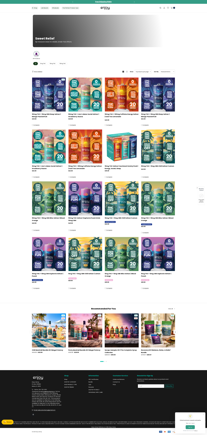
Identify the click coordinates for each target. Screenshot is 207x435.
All (35, 63)
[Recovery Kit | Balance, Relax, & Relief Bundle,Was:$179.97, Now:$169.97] (158, 330)
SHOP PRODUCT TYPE (70, 384)
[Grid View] (123, 72)
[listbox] (167, 72)
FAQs (114, 384)
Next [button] (134, 2)
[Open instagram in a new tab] (33, 414)
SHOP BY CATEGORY (70, 382)
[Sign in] (164, 8)
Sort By (156, 72)
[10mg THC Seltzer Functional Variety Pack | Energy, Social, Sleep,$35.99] (122, 146)
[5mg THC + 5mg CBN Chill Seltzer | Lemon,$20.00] (85, 254)
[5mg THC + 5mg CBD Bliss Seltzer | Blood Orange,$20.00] (122, 254)
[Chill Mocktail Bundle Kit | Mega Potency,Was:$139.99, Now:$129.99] (49, 330)
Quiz (90, 384)
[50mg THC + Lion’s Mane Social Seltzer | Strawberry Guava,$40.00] (85, 95)
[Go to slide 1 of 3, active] (102, 361)
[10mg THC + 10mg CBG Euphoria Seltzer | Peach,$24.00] (49, 254)
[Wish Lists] (168, 8)
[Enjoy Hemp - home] (105, 8)
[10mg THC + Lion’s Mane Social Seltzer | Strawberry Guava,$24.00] (49, 146)
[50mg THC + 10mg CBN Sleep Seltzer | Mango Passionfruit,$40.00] (49, 95)
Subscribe (169, 386)
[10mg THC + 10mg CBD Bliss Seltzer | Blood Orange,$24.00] (158, 198)
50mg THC (63, 63)
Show (131, 72)
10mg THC (52, 63)
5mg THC (43, 63)
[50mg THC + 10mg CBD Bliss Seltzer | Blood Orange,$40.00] (49, 198)
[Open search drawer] (160, 8)
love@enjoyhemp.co (48, 391)
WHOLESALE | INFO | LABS (96, 392)
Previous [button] (73, 2)
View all (170, 308)
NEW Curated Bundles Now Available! (103, 2)
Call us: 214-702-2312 (40, 389)
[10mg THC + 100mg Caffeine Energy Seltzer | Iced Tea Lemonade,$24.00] (85, 146)
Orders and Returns (118, 379)
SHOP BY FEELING (69, 387)
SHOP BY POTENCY (94, 390)
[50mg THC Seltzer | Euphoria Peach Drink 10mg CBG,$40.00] (85, 198)
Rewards (91, 387)
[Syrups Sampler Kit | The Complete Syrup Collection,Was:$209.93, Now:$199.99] (122, 330)
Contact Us (116, 382)
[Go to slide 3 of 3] (106, 361)
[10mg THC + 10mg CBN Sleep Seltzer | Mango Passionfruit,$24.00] (158, 95)
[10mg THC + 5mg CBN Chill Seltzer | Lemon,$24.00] (122, 198)
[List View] (127, 72)
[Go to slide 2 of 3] (104, 361)
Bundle (91, 382)
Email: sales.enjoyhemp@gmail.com (44, 410)
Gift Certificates (93, 379)
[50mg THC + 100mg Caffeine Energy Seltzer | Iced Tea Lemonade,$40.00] (122, 95)
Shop (65, 379)
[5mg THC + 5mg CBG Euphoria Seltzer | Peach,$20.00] (158, 254)
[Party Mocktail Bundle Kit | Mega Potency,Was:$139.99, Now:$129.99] (85, 330)
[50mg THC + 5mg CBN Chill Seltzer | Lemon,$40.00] (158, 146)
